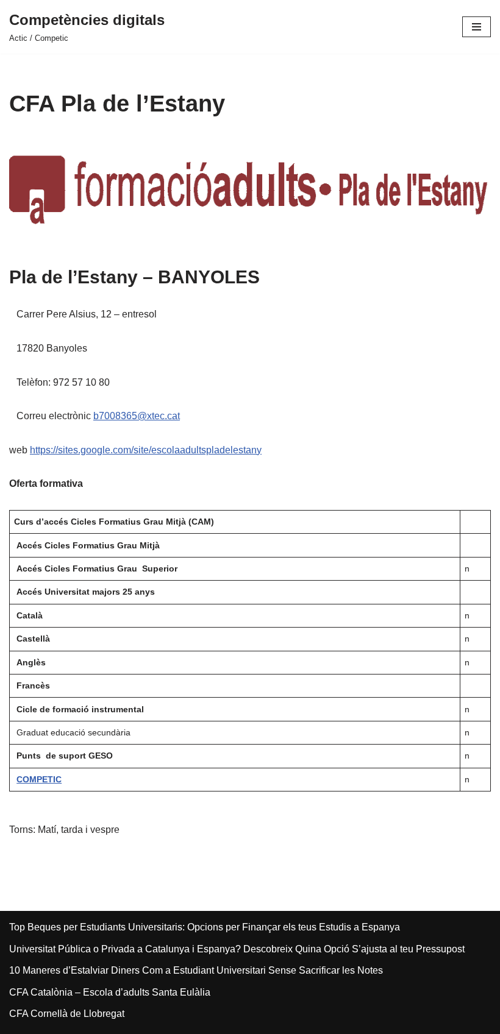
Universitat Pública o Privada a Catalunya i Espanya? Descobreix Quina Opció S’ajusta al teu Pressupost (237, 949)
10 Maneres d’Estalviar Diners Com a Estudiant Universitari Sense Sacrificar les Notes (196, 970)
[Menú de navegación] (476, 26)
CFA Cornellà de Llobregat (66, 1013)
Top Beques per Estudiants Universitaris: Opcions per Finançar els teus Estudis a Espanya (204, 927)
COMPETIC (39, 779)
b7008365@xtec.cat (136, 416)
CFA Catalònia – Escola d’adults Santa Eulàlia (109, 992)
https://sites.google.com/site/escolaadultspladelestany (146, 450)
